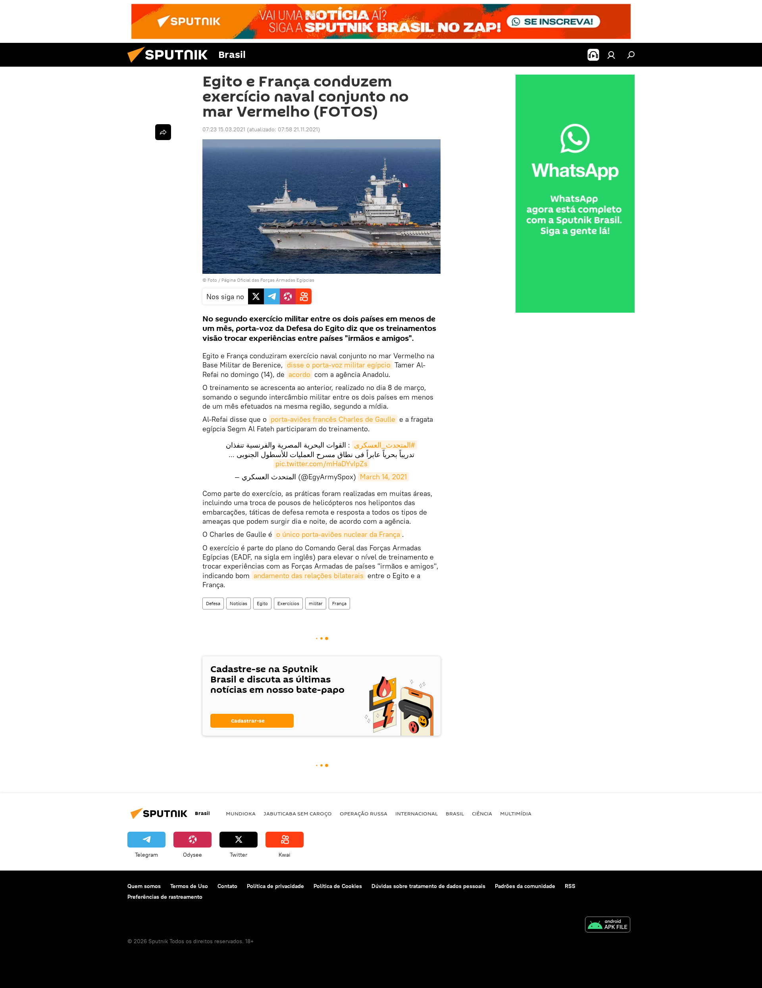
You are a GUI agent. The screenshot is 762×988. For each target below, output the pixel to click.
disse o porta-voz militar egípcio (339, 364)
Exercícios (288, 603)
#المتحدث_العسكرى (384, 445)
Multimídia (515, 813)
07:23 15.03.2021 (223, 129)
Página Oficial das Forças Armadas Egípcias (267, 280)
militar (316, 603)
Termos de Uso (189, 886)
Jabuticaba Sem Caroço (298, 813)
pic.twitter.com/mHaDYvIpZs (321, 463)
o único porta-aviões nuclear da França (338, 534)
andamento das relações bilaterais (309, 575)
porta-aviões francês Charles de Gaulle (333, 419)
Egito (262, 603)
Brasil (455, 813)
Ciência (482, 813)
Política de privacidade (275, 886)
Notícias (238, 603)
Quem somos (144, 886)
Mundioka (241, 813)
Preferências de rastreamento (164, 896)
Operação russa (363, 813)
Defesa (213, 603)
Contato (227, 886)
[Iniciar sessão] (611, 55)
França (339, 603)
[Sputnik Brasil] (170, 64)
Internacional (416, 813)
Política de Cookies (338, 886)
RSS (570, 886)
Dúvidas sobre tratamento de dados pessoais (428, 886)
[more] (163, 132)
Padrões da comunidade (525, 886)
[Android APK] (608, 925)
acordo (299, 374)
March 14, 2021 (383, 476)
